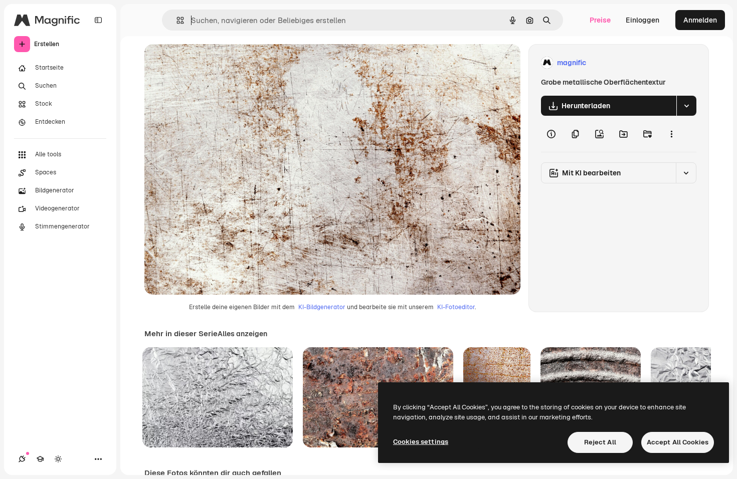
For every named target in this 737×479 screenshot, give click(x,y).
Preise (600, 20)
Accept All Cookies (677, 442)
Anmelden (700, 20)
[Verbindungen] (22, 459)
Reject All (600, 442)
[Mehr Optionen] (671, 134)
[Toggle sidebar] (98, 20)
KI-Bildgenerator (321, 307)
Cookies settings (420, 441)
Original (209, 63)
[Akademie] (40, 459)
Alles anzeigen (242, 333)
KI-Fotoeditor (456, 307)
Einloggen (642, 20)
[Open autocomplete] (176, 20)
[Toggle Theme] (58, 459)
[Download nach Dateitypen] (686, 106)
